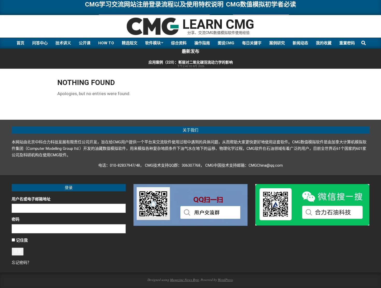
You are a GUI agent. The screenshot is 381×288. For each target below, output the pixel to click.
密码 (15, 219)
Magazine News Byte (184, 279)
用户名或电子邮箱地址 (31, 199)
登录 (18, 251)
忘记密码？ (21, 262)
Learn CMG (218, 24)
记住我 (22, 240)
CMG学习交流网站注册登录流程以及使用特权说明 (154, 4)
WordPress (225, 279)
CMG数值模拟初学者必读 (261, 4)
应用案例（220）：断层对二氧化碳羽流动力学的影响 (191, 62)
